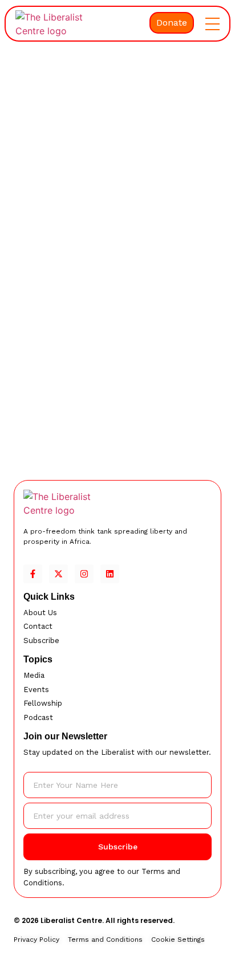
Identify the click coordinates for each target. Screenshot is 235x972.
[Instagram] (84, 573)
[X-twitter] (58, 573)
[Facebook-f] (32, 573)
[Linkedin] (109, 573)
